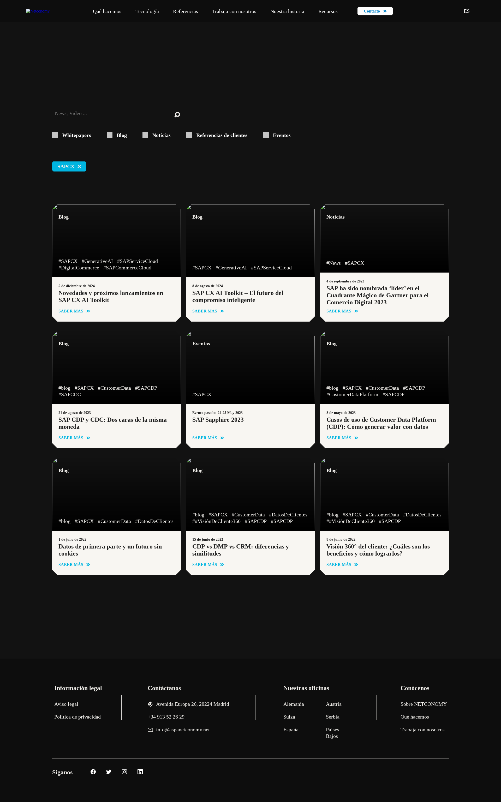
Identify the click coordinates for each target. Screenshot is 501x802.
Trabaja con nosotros (234, 11)
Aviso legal (66, 704)
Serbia (332, 717)
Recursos (328, 11)
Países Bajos (332, 733)
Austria (334, 704)
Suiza (289, 717)
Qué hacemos (107, 11)
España (291, 729)
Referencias (185, 11)
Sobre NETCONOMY (424, 704)
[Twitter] (108, 772)
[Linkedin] (139, 772)
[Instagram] (124, 772)
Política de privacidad (77, 717)
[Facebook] (92, 772)
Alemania (293, 704)
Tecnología (147, 11)
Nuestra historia (287, 11)
